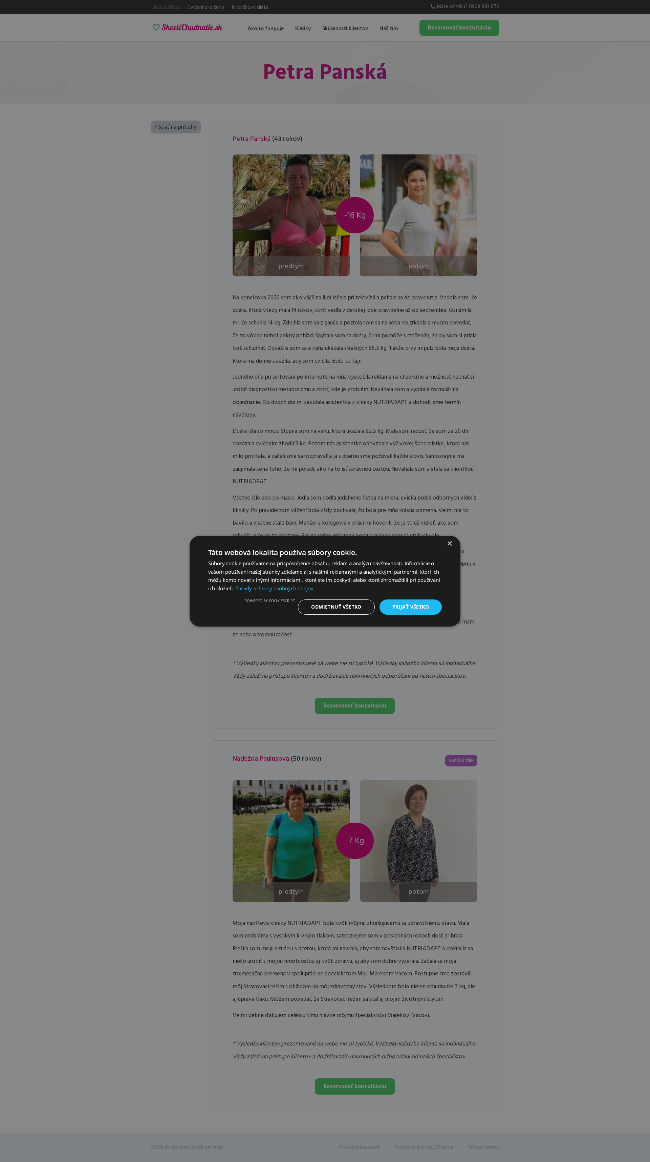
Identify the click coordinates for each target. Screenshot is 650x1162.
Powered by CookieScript (269, 600)
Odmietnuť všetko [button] (336, 607)
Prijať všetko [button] (410, 607)
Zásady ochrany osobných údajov (274, 588)
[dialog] (325, 580)
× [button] (449, 543)
